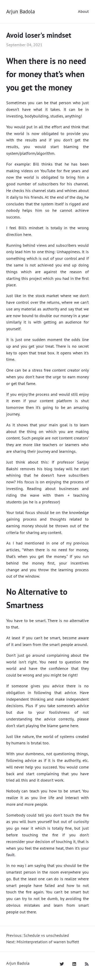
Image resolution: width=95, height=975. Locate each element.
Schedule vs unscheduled (46, 935)
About (83, 11)
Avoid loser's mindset (38, 35)
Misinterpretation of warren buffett (48, 941)
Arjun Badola (20, 11)
